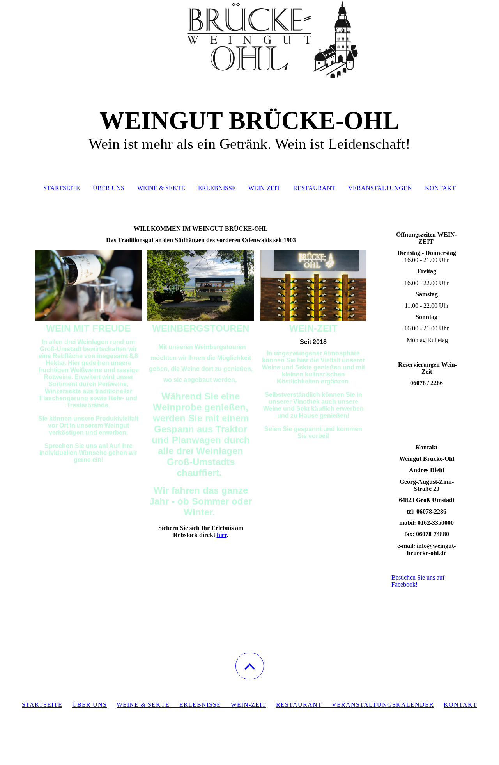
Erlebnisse (217, 188)
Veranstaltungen (380, 188)
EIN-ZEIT (251, 704)
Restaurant (314, 188)
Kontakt (440, 188)
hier (222, 534)
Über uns (108, 188)
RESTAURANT (304, 704)
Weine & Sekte (161, 188)
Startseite (61, 188)
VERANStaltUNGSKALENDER (383, 704)
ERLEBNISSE (200, 704)
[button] (249, 666)
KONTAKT (460, 704)
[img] (249, 39)
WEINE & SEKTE (143, 704)
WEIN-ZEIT (264, 188)
